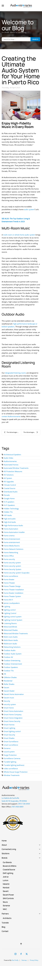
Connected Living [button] (9, 849)
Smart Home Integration (13, 718)
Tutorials (5, 922)
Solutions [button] (5, 853)
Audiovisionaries (10, 461)
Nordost (6, 887)
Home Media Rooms (12, 546)
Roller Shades (9, 684)
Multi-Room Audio (11, 640)
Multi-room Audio (11, 637)
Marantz (6, 884)
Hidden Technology (11, 508)
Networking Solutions (12, 647)
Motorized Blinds (10, 627)
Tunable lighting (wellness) (14, 765)
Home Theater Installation (14, 589)
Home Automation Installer (14, 532)
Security (7, 701)
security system (10, 704)
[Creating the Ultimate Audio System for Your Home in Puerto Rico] (21, 105)
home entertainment (12, 542)
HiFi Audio (8, 515)
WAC (5, 909)
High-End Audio (10, 522)
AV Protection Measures (13, 471)
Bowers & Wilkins (9, 866)
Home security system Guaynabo (16, 573)
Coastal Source (9, 488)
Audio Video (8, 458)
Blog (3, 927)
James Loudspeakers (12, 603)
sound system (9, 751)
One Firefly (15, 960)
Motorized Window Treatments (16, 633)
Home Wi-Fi (8, 600)
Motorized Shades (11, 630)
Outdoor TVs (9, 670)
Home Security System (12, 569)
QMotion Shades (10, 677)
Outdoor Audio (9, 650)
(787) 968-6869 (17, 807)
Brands (4, 858)
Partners (5, 913)
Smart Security (9, 735)
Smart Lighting (9, 728)
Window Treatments (11, 775)
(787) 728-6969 (24, 804)
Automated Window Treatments (16, 468)
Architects (7, 918)
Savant (6, 687)
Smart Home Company (13, 714)
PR (5, 674)
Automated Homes (11, 465)
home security (9, 559)
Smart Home (9, 708)
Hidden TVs (8, 512)
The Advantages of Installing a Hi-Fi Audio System (14, 432)
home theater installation (13, 593)
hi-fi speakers (9, 502)
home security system (12, 562)
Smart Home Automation (13, 711)
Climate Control (10, 485)
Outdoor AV (8, 657)
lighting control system (13, 616)
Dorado (7, 495)
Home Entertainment (12, 539)
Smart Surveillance (11, 741)
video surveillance (11, 768)
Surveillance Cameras (12, 758)
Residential (8, 681)
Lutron (5, 880)
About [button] (4, 845)
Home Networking (11, 552)
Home (4, 840)
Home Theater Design (12, 586)
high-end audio (10, 519)
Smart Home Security (12, 721)
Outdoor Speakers (11, 667)
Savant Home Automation (14, 694)
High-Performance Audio (13, 525)
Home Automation (11, 529)
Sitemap (24, 960)
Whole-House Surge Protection (16, 772)
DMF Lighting (8, 873)
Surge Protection (10, 755)
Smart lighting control (12, 731)
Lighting (7, 606)
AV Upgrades (9, 481)
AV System (8, 478)
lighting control (10, 610)
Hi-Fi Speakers (9, 505)
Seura (5, 902)
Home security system (12, 566)
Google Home (9, 498)
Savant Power (8, 894)
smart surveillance (11, 745)
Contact (5, 931)
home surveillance (11, 576)
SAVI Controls (8, 898)
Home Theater (9, 583)
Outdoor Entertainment (13, 664)
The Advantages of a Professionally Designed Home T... (31, 432)
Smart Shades (9, 738)
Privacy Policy (34, 960)
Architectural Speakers (12, 454)
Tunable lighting (10, 762)
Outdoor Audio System (13, 654)
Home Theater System (12, 596)
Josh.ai (5, 876)
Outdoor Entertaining (12, 660)
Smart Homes (9, 724)
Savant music (9, 697)
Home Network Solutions (13, 549)
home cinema (9, 535)
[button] (3, 5)
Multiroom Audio (10, 643)
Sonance (7, 748)
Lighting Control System (13, 620)
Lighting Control (10, 613)
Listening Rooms (10, 623)
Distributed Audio (10, 492)
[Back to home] (21, 5)
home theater (9, 579)
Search (35, 39)
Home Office (9, 556)
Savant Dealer (9, 691)
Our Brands (7, 862)
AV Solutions (9, 475)
